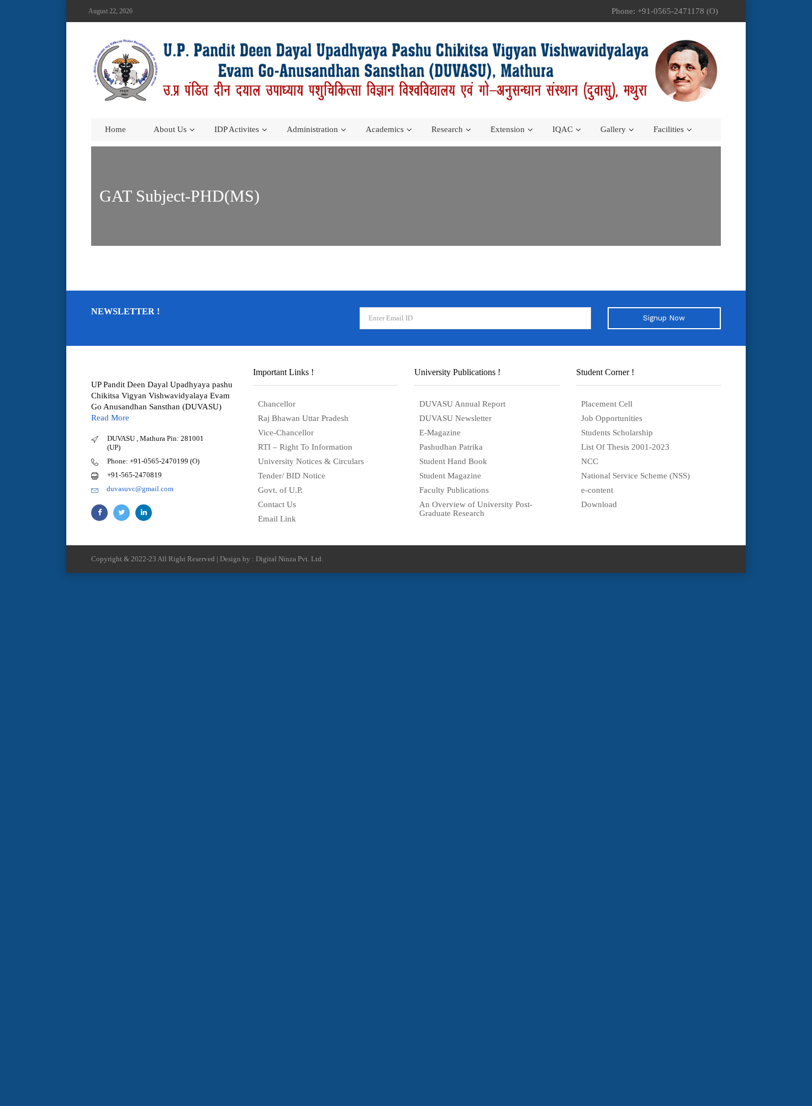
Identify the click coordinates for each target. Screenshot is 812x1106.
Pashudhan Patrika (451, 447)
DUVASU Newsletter (455, 418)
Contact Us (277, 504)
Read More (110, 417)
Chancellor (277, 403)
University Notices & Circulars (311, 461)
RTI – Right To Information (305, 447)
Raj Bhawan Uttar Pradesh (303, 418)
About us (170, 129)
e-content (597, 490)
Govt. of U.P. (280, 490)
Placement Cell (606, 403)
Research (447, 129)
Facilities (668, 129)
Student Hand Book (453, 461)
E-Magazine (440, 432)
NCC (589, 461)
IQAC (562, 129)
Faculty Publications (454, 490)
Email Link (277, 518)
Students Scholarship (617, 432)
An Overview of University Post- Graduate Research (475, 509)
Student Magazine (450, 475)
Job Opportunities (611, 418)
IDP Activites (236, 129)
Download (599, 504)
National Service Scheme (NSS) (635, 475)
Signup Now (664, 318)
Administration (312, 129)
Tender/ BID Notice (291, 475)
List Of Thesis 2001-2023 (625, 447)
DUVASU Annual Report (462, 403)
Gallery (613, 129)
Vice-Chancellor (286, 432)
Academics (385, 129)
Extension (508, 129)
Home (115, 129)
